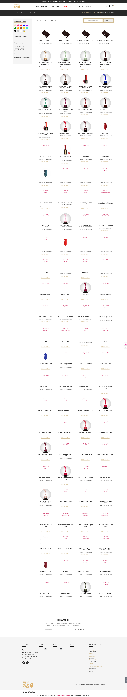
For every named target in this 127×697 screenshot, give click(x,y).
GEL (100, 12)
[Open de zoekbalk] (106, 6)
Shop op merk (55, 6)
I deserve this (45, 45)
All (82, 12)
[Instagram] (27, 662)
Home (79, 12)
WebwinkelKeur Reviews (63, 695)
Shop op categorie (41, 6)
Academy (72, 6)
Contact (88, 6)
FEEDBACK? (28, 691)
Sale (65, 6)
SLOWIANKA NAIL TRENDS (91, 12)
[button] (45, 649)
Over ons (80, 6)
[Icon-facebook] (23, 662)
